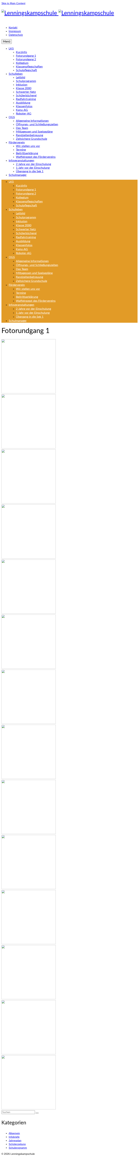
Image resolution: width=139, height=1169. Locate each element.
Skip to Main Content (13, 3)
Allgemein (14, 1133)
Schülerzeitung (17, 1144)
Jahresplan (15, 1140)
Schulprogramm (18, 1147)
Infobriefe (14, 1136)
